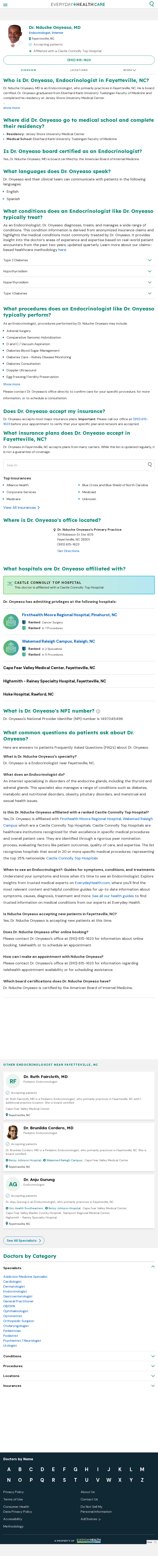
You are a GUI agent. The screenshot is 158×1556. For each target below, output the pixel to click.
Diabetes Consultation (24, 364)
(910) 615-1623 (79, 60)
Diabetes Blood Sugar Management (33, 350)
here (62, 249)
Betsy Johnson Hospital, (25, 1160)
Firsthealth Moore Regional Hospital (90, 818)
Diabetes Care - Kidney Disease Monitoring (39, 357)
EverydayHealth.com (92, 882)
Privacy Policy (13, 1492)
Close (149, 1542)
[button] (152, 4)
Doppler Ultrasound (21, 370)
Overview (28, 70)
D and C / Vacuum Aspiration (28, 344)
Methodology (13, 1526)
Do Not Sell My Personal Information (96, 1509)
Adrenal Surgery (19, 331)
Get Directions (68, 551)
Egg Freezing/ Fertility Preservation (33, 377)
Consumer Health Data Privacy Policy (17, 1509)
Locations (79, 70)
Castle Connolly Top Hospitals (72, 858)
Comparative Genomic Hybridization (34, 337)
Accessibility (12, 1519)
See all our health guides (113, 895)
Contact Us (89, 1499)
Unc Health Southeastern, (26, 1208)
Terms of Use (13, 1499)
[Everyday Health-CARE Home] (78, 4)
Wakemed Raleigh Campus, (64, 1160)
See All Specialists (22, 1240)
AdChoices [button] (89, 1519)
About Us (88, 1492)
